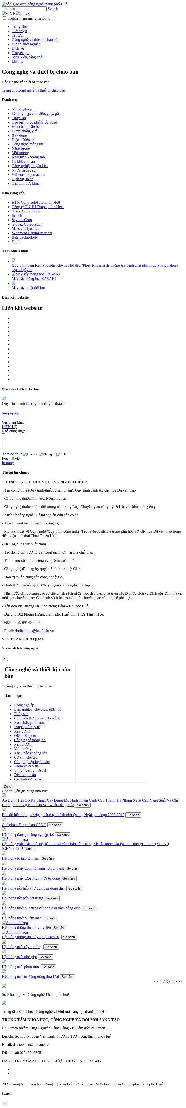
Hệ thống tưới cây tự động (22, 947)
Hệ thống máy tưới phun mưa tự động (31, 878)
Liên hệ (17, 61)
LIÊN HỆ (9, 427)
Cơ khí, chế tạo (23, 161)
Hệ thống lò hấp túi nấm (20, 858)
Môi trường (20, 153)
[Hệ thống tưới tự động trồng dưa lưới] (4, 972)
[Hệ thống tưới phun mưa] (4, 962)
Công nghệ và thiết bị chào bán (35, 40)
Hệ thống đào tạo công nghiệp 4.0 (28, 835)
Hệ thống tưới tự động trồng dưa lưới (30, 977)
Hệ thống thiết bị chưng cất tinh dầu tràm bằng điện (41, 908)
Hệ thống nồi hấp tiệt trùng (22, 898)
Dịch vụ (18, 48)
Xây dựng (19, 135)
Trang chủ (19, 26)
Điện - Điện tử (23, 140)
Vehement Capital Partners (32, 233)
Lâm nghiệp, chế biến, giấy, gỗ (35, 113)
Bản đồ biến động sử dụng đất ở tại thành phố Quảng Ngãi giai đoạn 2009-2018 (63, 815)
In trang (8, 463)
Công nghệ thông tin (27, 144)
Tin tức (17, 35)
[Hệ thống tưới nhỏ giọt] (4, 952)
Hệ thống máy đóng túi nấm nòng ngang (33, 868)
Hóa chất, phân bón (27, 127)
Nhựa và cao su (24, 170)
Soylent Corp (22, 220)
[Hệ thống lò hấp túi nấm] (4, 854)
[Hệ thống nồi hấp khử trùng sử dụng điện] (4, 884)
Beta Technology (25, 237)
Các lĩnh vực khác (25, 183)
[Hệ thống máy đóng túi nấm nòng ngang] (4, 864)
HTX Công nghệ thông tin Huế (36, 202)
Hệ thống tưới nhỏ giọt (19, 957)
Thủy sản (19, 118)
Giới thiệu (19, 31)
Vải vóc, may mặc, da (28, 174)
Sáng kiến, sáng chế (27, 57)
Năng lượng (21, 148)
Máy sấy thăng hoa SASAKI (34, 278)
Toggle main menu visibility (29, 18)
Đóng (7, 786)
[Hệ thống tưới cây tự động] (4, 942)
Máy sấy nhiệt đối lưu (28, 288)
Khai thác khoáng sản (28, 157)
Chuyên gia (20, 53)
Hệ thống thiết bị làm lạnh (22, 918)
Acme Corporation (26, 211)
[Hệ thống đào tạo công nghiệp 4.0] (4, 830)
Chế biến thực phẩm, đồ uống (34, 122)
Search (53, 9)
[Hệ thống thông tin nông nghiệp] (15, 923)
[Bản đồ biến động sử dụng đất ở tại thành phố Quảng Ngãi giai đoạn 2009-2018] (4, 810)
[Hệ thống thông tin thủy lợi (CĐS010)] (15, 932)
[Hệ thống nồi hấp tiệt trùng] (4, 893)
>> (180, 981)
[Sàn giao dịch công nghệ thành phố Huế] (34, 4)
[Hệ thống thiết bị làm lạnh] (4, 913)
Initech (17, 215)
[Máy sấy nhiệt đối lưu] (14, 283)
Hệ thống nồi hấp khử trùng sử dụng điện (33, 888)
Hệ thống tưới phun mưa (21, 967)
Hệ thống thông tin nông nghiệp (26, 927)
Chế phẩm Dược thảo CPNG (24, 825)
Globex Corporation (27, 224)
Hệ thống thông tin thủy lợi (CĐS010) (31, 937)
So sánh (83, 805)
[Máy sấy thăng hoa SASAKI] (36, 274)
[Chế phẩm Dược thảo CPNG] (4, 820)
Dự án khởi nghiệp (26, 44)
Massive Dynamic (25, 228)
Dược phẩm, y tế (24, 131)
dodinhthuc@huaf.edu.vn (34, 631)
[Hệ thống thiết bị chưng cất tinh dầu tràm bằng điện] (4, 903)
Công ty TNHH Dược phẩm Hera (38, 207)
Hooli (16, 242)
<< (154, 981)
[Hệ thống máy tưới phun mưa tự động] (4, 874)
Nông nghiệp (22, 109)
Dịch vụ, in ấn (22, 179)
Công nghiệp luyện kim (30, 166)
